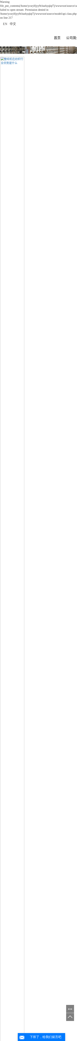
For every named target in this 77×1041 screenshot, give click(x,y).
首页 (57, 38)
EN (5, 24)
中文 (13, 24)
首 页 (33, 55)
